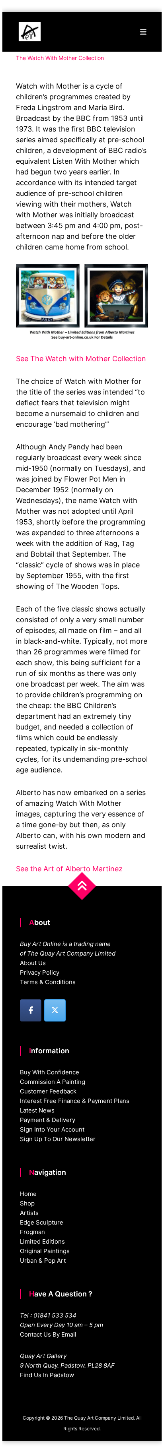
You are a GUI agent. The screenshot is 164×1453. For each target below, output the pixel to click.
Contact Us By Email (48, 1334)
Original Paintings (45, 1251)
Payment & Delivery (47, 1120)
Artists (29, 1213)
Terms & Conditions (48, 982)
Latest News (37, 1110)
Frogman (32, 1232)
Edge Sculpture (41, 1222)
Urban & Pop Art (43, 1260)
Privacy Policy (39, 972)
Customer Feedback (48, 1091)
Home (28, 1194)
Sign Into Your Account (52, 1129)
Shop (27, 1203)
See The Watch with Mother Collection (81, 358)
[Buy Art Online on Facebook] (30, 1010)
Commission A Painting (52, 1081)
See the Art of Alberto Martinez (69, 869)
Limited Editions (42, 1241)
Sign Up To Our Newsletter (58, 1139)
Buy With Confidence (49, 1072)
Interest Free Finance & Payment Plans (74, 1101)
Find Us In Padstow (47, 1375)
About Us (33, 963)
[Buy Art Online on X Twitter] (55, 1010)
